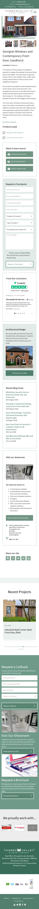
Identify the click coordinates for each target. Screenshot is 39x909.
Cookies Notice (15, 898)
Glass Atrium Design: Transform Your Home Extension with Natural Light (18, 415)
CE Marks (6, 898)
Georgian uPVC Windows (14, 133)
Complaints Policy (27, 898)
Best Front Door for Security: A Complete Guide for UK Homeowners (18, 427)
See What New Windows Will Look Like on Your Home (19, 437)
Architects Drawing (9, 122)
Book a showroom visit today (18, 518)
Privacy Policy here (19, 671)
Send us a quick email (18, 169)
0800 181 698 (13, 539)
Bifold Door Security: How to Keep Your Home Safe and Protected (17, 394)
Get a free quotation (18, 161)
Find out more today (19, 373)
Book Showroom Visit (11, 751)
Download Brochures (10, 796)
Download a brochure (18, 154)
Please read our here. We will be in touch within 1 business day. (18, 255)
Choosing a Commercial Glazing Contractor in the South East (18, 405)
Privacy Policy (25, 253)
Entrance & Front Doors (14, 137)
